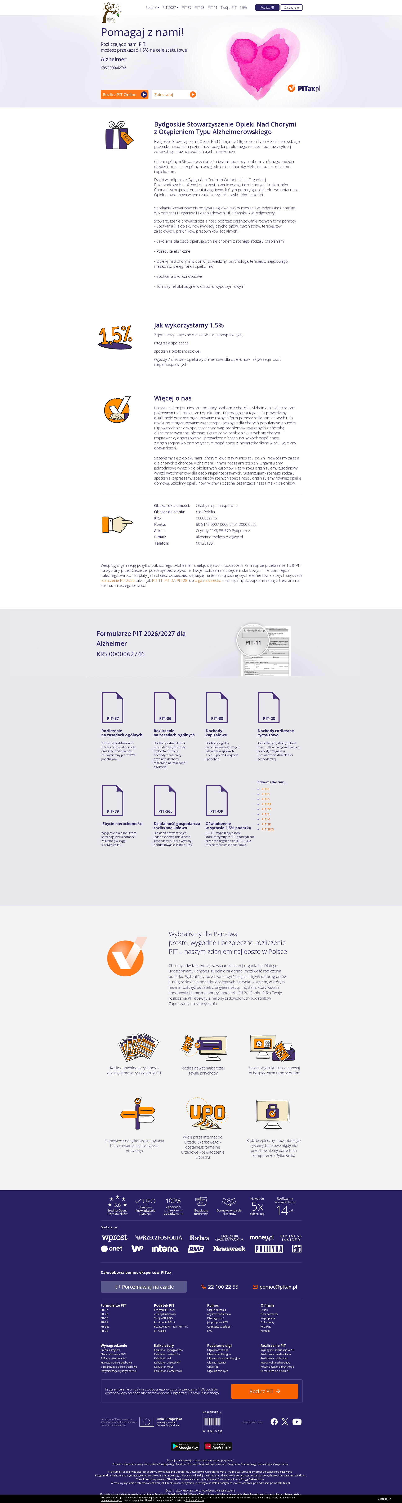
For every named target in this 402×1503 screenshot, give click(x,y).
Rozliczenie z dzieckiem (274, 1358)
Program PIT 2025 (164, 1310)
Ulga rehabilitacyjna (219, 1354)
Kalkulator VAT (162, 1358)
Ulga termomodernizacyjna (223, 1358)
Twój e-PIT (229, 7)
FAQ (209, 1331)
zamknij (383, 1499)
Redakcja (266, 1326)
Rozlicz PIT (267, 7)
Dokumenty (267, 1322)
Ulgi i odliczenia (216, 1310)
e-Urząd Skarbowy (165, 1314)
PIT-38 (217, 718)
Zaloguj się (291, 7)
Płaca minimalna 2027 (113, 1354)
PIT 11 (157, 580)
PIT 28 (182, 580)
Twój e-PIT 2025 (163, 1318)
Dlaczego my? (215, 1318)
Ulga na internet (216, 1362)
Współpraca (268, 1318)
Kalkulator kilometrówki (168, 1371)
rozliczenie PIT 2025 (118, 580)
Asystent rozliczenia (219, 1314)
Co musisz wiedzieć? (219, 1326)
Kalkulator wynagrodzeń (168, 1350)
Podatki (151, 7)
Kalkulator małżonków (167, 1354)
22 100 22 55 (223, 1286)
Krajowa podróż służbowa (116, 1362)
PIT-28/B (268, 829)
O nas (264, 1310)
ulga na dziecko (208, 580)
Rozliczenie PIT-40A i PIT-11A (171, 1326)
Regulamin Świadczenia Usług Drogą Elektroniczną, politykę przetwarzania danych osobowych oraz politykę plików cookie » (228, 1494)
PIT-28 (200, 7)
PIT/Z (265, 814)
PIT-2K (266, 824)
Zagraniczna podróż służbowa (119, 1367)
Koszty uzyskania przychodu (277, 1367)
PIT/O (266, 799)
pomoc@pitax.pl (278, 1286)
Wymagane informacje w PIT (277, 1350)
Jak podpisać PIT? (217, 1322)
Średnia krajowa (110, 1350)
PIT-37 (187, 7)
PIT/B (265, 789)
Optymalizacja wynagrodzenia (119, 1371)
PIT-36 (165, 718)
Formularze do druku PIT (275, 1371)
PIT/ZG (266, 809)
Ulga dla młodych (217, 1371)
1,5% (243, 7)
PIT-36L (165, 811)
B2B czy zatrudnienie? (113, 1358)
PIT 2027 (169, 7)
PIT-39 (113, 811)
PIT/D (266, 794)
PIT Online (160, 1331)
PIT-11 (213, 7)
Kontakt (265, 1331)
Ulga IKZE (212, 1367)
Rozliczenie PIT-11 (164, 1322)
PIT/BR (266, 804)
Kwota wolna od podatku (275, 1362)
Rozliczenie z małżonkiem (276, 1354)
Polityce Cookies (195, 1500)
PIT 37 (169, 580)
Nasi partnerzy (269, 1314)
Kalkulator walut (163, 1367)
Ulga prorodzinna (217, 1350)
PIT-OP (216, 811)
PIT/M (266, 819)
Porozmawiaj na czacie (148, 1286)
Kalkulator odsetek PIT (167, 1362)
